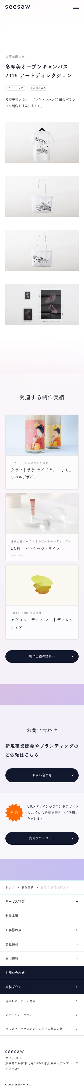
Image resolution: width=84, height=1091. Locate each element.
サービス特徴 (15, 901)
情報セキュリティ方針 (20, 1001)
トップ (9, 887)
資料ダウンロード (18, 987)
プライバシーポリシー (20, 1015)
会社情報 (11, 944)
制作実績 (28, 887)
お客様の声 (13, 930)
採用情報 (11, 958)
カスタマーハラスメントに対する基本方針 (34, 1029)
